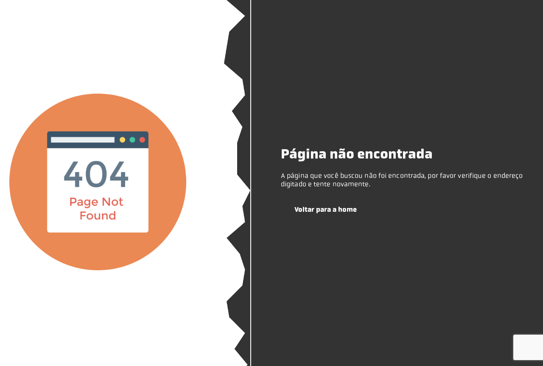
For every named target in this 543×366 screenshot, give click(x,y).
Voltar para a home (325, 209)
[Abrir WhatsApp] (522, 345)
